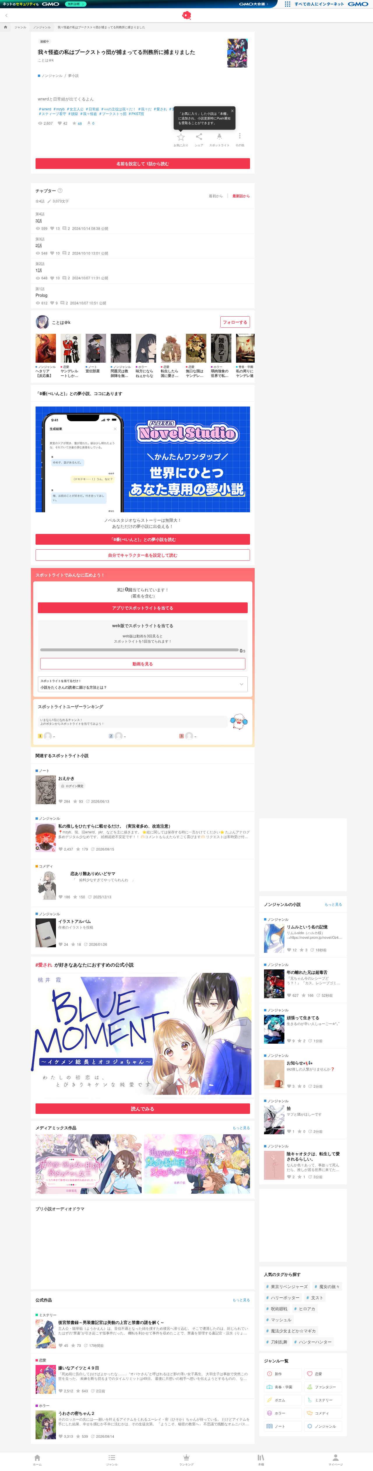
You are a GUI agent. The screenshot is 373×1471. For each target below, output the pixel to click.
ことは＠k (46, 59)
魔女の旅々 (327, 1286)
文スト (315, 1297)
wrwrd (45, 109)
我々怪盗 (88, 113)
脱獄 (73, 113)
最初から (216, 195)
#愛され (44, 964)
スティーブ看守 (52, 113)
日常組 (92, 109)
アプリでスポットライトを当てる (142, 608)
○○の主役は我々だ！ (118, 109)
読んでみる (142, 1108)
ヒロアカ (304, 1308)
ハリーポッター (283, 1297)
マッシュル (278, 1319)
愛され (160, 109)
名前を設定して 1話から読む (143, 163)
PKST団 (136, 113)
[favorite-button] (181, 136)
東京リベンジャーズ (287, 1286)
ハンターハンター (313, 1342)
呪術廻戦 (276, 1308)
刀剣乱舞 (276, 1342)
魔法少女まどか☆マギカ (291, 1331)
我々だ (145, 109)
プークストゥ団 (112, 113)
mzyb (59, 109)
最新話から (241, 195)
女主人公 (75, 109)
